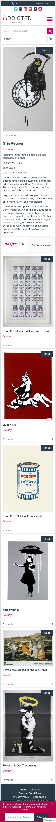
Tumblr (35, 9)
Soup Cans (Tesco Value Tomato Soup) (27, 331)
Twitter (16, 9)
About (23, 790)
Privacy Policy (21, 797)
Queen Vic (9, 425)
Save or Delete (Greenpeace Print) (25, 670)
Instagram (25, 9)
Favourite (28, 135)
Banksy (8, 149)
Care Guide (39, 797)
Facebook (20, 9)
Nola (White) (11, 610)
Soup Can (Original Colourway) (22, 516)
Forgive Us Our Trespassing (20, 765)
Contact (40, 9)
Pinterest (30, 9)
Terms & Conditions (30, 793)
